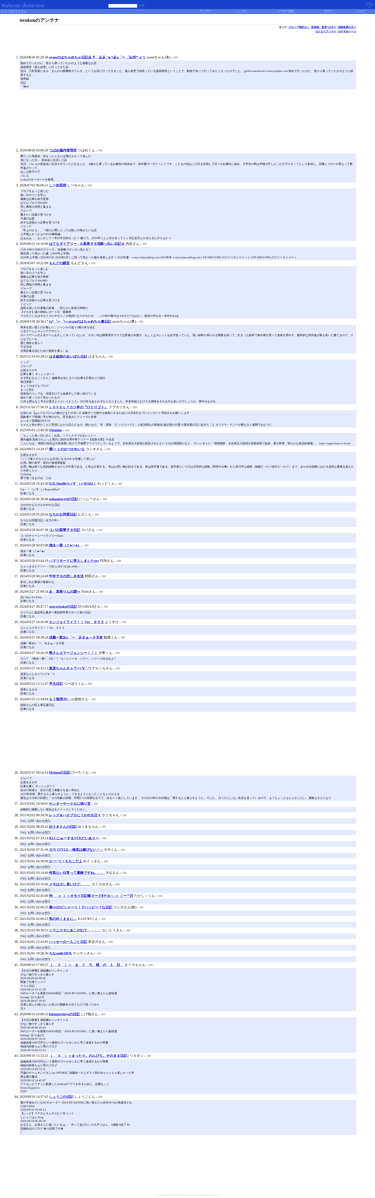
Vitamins (55, 430)
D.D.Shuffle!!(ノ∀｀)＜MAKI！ (73, 483)
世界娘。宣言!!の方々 (323, 27)
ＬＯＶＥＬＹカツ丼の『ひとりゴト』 (78, 407)
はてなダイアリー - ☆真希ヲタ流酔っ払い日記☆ (87, 244)
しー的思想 (57, 185)
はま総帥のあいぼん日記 (68, 356)
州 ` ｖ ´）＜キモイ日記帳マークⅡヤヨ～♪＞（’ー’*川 (91, 896)
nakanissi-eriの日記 (63, 499)
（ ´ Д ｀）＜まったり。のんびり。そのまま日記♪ (89, 1055)
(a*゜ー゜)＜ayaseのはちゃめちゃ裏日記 (80, 321)
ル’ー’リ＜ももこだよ (65, 861)
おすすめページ (347, 31)
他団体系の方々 (347, 27)
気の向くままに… (63, 919)
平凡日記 (56, 683)
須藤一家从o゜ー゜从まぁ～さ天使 (76, 637)
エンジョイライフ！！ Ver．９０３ (76, 622)
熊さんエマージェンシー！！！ (73, 653)
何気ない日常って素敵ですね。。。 (77, 872)
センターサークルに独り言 (70, 803)
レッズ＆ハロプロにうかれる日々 (75, 815)
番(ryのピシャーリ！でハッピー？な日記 (80, 907)
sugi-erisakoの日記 (63, 606)
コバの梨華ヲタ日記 (64, 530)
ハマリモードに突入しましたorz (74, 560)
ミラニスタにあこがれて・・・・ (75, 930)
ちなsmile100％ (60, 953)
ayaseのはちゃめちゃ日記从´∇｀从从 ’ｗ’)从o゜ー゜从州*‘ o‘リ (97, 57)
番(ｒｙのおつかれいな (67, 449)
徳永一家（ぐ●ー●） (65, 545)
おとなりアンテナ (326, 31)
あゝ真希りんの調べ (64, 591)
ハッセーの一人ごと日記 (68, 942)
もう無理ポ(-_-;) (61, 699)
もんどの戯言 (59, 263)
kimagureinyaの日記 (64, 1014)
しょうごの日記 (61, 1096)
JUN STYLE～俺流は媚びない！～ (76, 849)
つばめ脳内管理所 (63, 150)
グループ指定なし (299, 27)
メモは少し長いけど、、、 (70, 884)
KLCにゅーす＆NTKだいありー (74, 838)
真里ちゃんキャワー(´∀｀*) (70, 668)
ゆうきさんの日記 (63, 826)
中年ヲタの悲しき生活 (66, 576)
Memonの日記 (60, 772)
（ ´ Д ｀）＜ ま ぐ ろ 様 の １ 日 (86, 965)
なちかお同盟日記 (63, 514)
